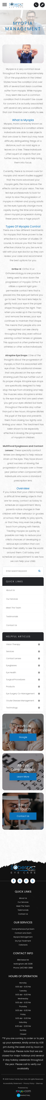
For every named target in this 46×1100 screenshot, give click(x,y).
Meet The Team (13, 607)
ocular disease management (20, 700)
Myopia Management (23, 937)
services (10, 651)
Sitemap (39, 1083)
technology (12, 707)
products (10, 686)
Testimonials (12, 616)
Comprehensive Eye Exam (23, 929)
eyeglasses (11, 665)
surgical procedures (15, 679)
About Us (10, 590)
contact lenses (13, 658)
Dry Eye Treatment (23, 941)
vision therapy (13, 644)
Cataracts (23, 945)
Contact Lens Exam (23, 933)
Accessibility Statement (12, 1083)
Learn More (23, 776)
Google (23, 737)
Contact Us (11, 625)
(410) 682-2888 (26, 968)
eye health (11, 672)
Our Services (12, 599)
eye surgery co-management (20, 693)
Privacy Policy (29, 1083)
